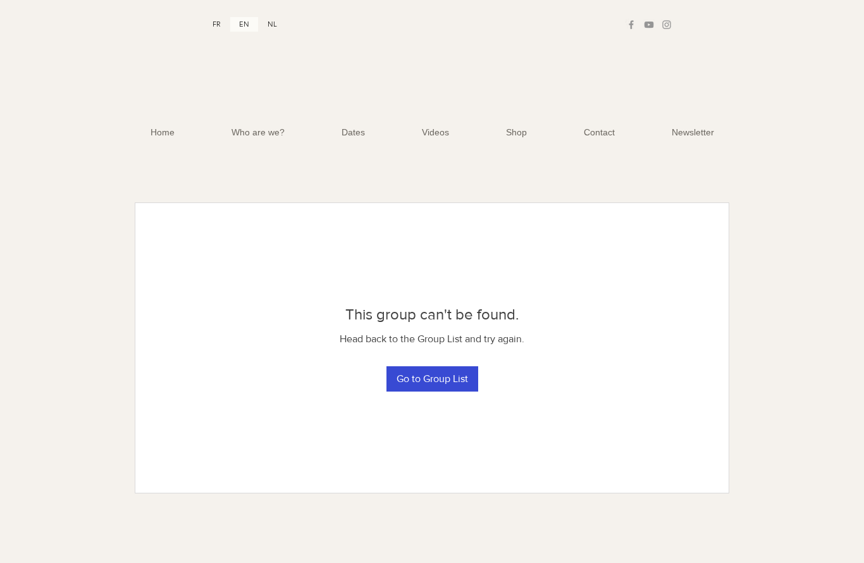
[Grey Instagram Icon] (666, 24)
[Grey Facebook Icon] (631, 24)
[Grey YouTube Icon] (649, 24)
